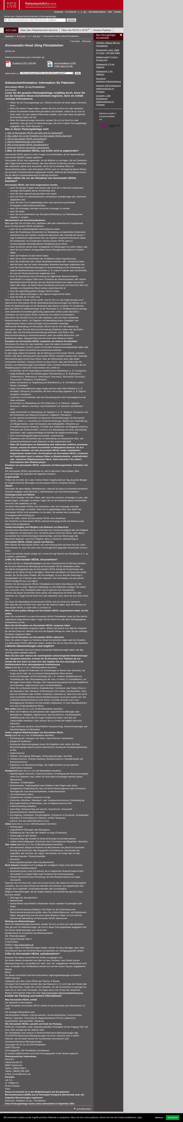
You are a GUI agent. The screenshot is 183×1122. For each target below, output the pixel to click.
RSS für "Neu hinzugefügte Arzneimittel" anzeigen (121, 35)
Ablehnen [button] (159, 1118)
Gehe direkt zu (12, 73)
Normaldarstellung (97, 12)
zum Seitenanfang (84, 1109)
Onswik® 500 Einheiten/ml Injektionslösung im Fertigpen (108, 89)
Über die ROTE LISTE (75, 30)
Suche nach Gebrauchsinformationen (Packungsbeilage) (30, 16)
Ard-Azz (36, 36)
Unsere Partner (102, 30)
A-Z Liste (11, 30)
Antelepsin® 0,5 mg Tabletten (105, 66)
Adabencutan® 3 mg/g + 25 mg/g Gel (107, 58)
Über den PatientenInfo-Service (39, 30)
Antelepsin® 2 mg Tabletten (104, 73)
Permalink (76, 41)
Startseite (58, 12)
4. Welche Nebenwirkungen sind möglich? (24, 142)
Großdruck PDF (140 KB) (24, 63)
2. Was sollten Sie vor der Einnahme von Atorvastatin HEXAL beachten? (38, 136)
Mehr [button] (140, 1117)
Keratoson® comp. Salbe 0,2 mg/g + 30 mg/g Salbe (108, 51)
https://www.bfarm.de (23, 945)
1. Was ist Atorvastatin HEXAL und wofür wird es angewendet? (34, 133)
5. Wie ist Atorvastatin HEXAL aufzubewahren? (27, 145)
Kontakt (117, 12)
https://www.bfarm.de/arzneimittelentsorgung (62, 993)
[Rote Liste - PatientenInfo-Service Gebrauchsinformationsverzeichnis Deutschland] (30, 9)
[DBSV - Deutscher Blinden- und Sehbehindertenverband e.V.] (110, 129)
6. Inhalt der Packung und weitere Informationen (27, 148)
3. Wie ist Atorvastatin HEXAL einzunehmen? (26, 139)
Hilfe (110, 12)
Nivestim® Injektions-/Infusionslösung (108, 80)
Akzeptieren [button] (173, 1118)
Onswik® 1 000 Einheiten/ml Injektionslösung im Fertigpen (105, 100)
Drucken (87, 41)
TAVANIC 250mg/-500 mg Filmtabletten (108, 44)
